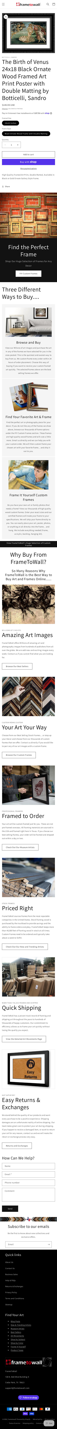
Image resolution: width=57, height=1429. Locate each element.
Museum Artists (17, 1328)
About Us (9, 1262)
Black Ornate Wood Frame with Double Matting (26, 133)
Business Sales (11, 1274)
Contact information (43, 1423)
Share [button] (7, 186)
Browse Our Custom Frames (19, 755)
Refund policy (37, 1419)
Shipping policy (28, 1423)
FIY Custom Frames (28, 273)
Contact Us (10, 1268)
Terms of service (14, 1423)
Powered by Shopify (23, 1419)
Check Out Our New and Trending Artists (25, 946)
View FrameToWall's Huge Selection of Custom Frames (29, 544)
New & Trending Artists (21, 1325)
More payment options (28, 168)
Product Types (17, 1350)
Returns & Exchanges (14, 1286)
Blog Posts (15, 1321)
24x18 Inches (10, 123)
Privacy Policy (11, 1292)
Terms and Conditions (14, 1298)
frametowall (12, 1419)
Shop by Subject (18, 1339)
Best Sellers (16, 1332)
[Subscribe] (49, 1244)
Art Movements (17, 1336)
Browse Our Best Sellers (17, 666)
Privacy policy (50, 1419)
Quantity (5, 139)
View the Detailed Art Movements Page (24, 1039)
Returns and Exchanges (17, 1145)
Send (10, 1208)
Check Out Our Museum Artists (20, 847)
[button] (3, 4)
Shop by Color (17, 1343)
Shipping (5, 108)
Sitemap (8, 1304)
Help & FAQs (10, 1280)
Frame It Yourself (18, 1346)
